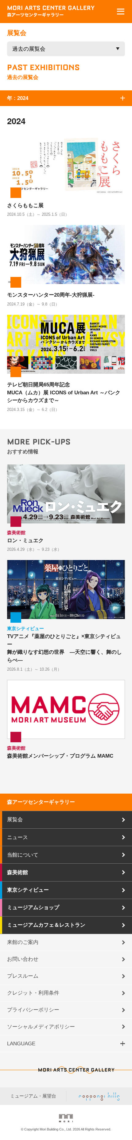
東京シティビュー (28, 890)
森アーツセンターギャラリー (41, 802)
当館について (22, 855)
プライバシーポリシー (33, 1010)
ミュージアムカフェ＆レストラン (46, 925)
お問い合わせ (22, 959)
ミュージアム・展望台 (33, 1096)
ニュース (17, 837)
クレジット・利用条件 (33, 993)
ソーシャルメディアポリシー (41, 1027)
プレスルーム (22, 976)
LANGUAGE (21, 1043)
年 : (17, 98)
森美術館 (17, 872)
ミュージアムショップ (33, 907)
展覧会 (15, 819)
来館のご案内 (22, 942)
